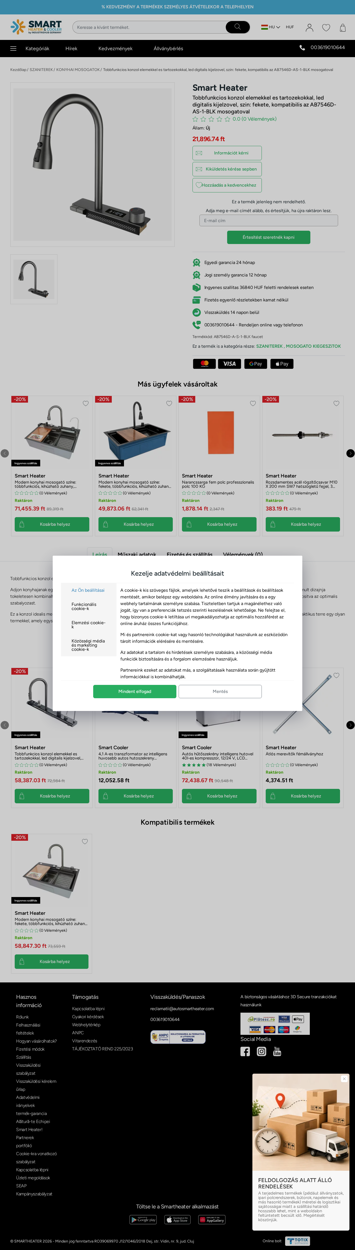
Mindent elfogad (134, 691)
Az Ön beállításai (88, 590)
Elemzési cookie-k (89, 624)
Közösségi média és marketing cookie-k (88, 645)
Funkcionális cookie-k (84, 606)
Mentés (220, 691)
